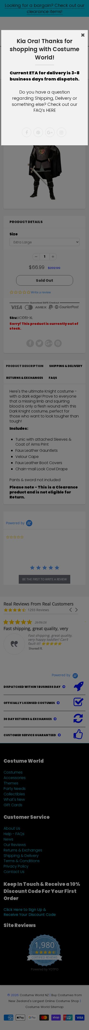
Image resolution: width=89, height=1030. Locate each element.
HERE (51, 110)
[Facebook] (26, 132)
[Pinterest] (38, 132)
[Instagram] (61, 132)
